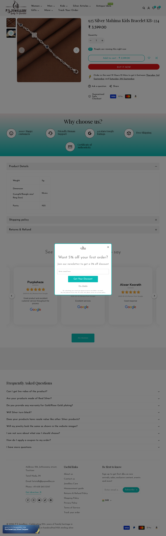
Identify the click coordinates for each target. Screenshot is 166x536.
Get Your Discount (83, 279)
